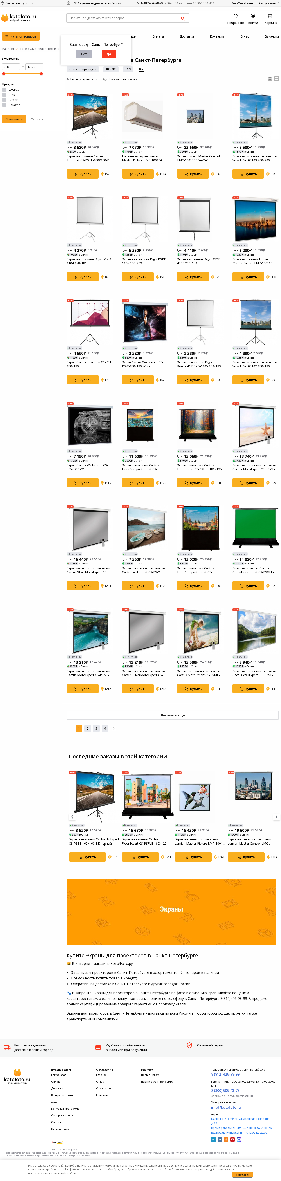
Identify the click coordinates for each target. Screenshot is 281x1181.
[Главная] (8, 49)
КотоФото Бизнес (243, 3)
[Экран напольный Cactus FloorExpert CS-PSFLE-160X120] (148, 797)
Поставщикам (150, 1075)
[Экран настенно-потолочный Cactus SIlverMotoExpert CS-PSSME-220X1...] (90, 528)
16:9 (128, 69)
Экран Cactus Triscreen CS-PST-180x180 (90, 364)
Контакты (102, 1095)
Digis (12, 95)
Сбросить (37, 119)
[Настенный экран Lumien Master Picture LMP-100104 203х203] (145, 116)
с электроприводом (83, 69)
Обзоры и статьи (62, 1115)
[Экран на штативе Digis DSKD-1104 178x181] (90, 219)
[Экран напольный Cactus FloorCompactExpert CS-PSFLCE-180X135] (145, 425)
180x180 (111, 69)
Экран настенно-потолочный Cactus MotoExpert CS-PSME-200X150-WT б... (88, 673)
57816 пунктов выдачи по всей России (96, 3)
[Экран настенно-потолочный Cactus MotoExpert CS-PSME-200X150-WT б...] (90, 631)
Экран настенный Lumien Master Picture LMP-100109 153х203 (252, 261)
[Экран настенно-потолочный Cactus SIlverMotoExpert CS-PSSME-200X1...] (145, 631)
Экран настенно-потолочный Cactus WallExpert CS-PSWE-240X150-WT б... (254, 673)
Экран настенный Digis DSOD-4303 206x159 (199, 261)
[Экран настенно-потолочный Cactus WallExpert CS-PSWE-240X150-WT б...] (255, 631)
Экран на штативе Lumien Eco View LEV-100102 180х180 (254, 364)
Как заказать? (59, 1075)
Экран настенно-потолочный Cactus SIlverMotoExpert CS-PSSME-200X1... (144, 673)
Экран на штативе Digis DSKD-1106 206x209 (145, 261)
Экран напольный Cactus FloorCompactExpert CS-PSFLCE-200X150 (195, 570)
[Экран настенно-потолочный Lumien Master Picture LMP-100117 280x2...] (201, 797)
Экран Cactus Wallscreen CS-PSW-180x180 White (142, 364)
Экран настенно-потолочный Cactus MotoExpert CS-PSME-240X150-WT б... (199, 673)
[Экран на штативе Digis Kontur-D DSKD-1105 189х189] (200, 322)
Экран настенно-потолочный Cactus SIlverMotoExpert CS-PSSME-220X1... (88, 570)
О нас (100, 1082)
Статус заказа (268, 3)
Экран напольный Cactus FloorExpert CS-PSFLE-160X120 (144, 841)
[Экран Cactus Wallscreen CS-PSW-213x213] (90, 425)
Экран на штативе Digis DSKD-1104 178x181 (89, 261)
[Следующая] (114, 728)
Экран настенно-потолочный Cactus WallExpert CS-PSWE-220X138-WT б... (144, 570)
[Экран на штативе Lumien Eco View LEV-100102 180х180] (255, 322)
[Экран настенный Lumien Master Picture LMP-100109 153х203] (255, 219)
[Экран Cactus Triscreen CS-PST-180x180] (90, 322)
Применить (14, 119)
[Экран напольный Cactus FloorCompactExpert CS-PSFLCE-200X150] (200, 528)
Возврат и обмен (62, 1095)
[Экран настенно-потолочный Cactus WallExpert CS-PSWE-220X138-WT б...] (145, 528)
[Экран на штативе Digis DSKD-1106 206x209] (145, 219)
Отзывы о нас (105, 1088)
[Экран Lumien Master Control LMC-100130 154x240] (200, 116)
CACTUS (14, 90)
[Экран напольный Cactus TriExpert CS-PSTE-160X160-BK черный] (90, 116)
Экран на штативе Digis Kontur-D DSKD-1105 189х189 (199, 364)
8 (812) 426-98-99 (151, 3)
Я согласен (242, 1175)
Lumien (13, 100)
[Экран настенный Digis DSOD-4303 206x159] (200, 219)
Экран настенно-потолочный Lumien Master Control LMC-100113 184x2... (249, 841)
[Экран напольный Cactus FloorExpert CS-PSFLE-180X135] (200, 425)
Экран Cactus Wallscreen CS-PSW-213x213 (87, 467)
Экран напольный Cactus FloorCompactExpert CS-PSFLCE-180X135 (140, 467)
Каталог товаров (22, 36)
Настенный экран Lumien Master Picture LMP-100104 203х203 (142, 158)
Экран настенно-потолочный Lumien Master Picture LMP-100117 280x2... (200, 841)
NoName (14, 105)
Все (141, 69)
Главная (101, 1075)
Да (108, 54)
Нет (84, 54)
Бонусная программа (65, 1109)
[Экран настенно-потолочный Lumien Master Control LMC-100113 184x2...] (253, 797)
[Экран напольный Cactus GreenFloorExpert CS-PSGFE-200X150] (255, 528)
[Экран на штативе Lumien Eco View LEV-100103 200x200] (255, 116)
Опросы (56, 1122)
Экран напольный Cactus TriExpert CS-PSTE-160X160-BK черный (89, 158)
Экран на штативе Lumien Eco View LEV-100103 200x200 (254, 158)
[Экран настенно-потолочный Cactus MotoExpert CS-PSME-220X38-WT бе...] (255, 425)
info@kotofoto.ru (226, 1107)
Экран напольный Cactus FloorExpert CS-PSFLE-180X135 (199, 467)
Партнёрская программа (157, 1082)
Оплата (56, 1082)
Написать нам (60, 1129)
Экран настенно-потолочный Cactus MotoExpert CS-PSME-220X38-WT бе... (254, 467)
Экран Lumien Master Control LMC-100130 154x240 (198, 158)
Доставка (57, 1088)
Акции (55, 1102)
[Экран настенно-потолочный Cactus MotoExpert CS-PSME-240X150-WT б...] (200, 631)
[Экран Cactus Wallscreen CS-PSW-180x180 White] (145, 322)
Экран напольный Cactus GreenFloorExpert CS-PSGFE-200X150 (253, 570)
